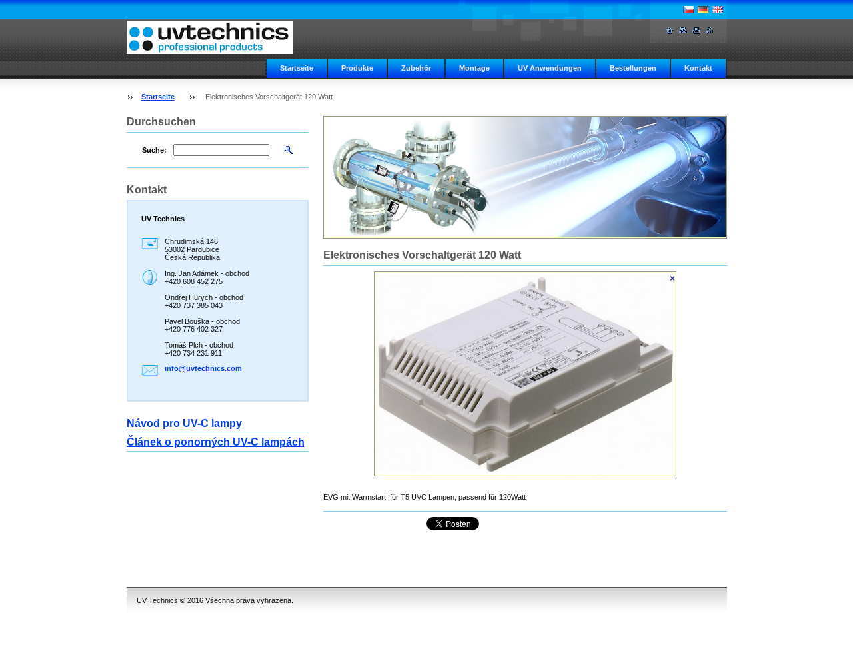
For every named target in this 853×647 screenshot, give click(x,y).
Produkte (357, 68)
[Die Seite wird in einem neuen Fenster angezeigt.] (525, 373)
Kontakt (698, 68)
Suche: (154, 150)
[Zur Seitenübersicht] (683, 30)
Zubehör (416, 68)
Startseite (296, 68)
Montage (474, 68)
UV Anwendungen (550, 68)
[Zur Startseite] (210, 37)
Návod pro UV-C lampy (184, 423)
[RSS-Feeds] (710, 30)
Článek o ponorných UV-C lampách (216, 442)
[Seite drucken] (696, 30)
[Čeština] (688, 9)
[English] (717, 9)
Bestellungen (633, 68)
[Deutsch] (703, 9)
